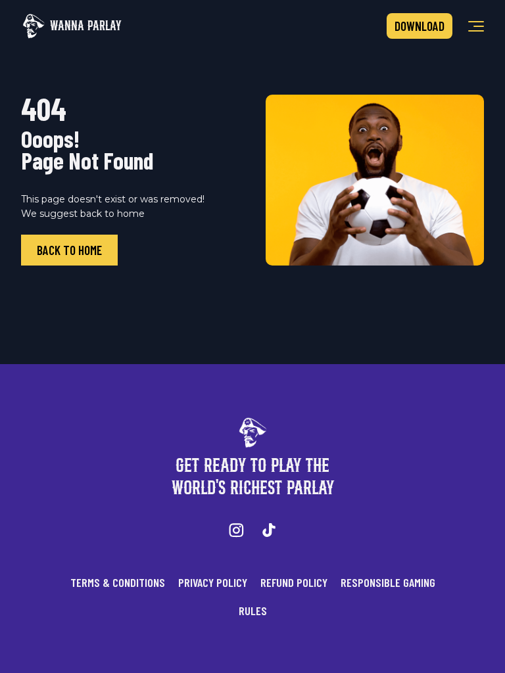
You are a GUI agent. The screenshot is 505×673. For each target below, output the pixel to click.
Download (420, 26)
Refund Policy (293, 582)
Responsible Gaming (388, 582)
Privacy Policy (212, 582)
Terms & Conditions (117, 582)
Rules (253, 610)
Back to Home (69, 250)
